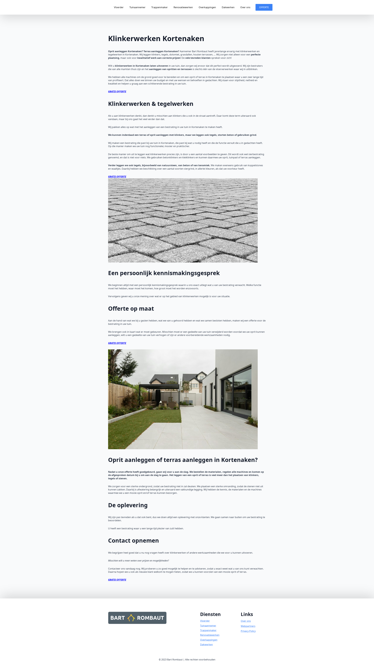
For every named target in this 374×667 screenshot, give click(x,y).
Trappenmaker (159, 7)
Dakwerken (228, 7)
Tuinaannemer (137, 7)
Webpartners (248, 626)
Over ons (245, 7)
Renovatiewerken (183, 7)
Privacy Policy (248, 631)
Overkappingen (207, 7)
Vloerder (119, 7)
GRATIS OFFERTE (117, 91)
